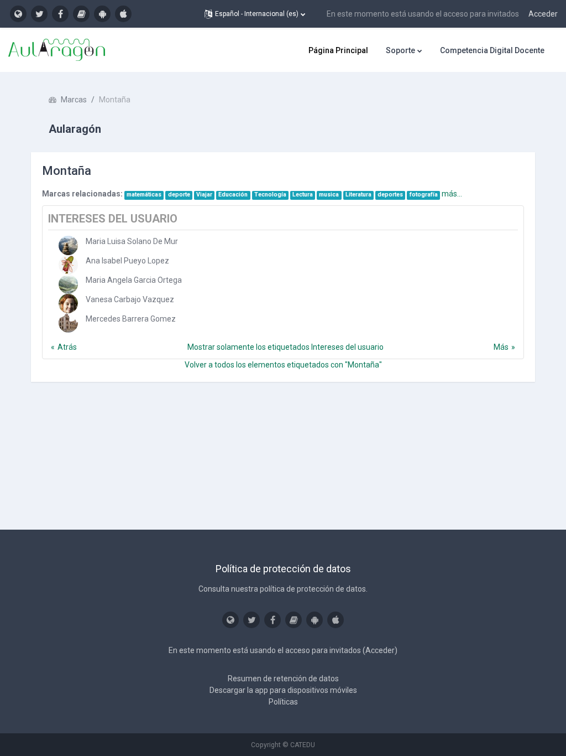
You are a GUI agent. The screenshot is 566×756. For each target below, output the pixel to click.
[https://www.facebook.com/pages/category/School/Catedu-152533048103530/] (60, 14)
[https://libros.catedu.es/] (81, 14)
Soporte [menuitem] (400, 50)
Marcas (74, 99)
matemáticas (144, 194)
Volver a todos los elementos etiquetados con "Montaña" (283, 364)
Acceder (543, 13)
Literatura (358, 194)
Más (501, 347)
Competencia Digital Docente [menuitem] (492, 50)
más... (452, 193)
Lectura (302, 194)
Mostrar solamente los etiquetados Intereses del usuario (285, 347)
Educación (233, 194)
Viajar (204, 194)
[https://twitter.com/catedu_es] (39, 14)
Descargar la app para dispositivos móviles (283, 690)
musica (329, 194)
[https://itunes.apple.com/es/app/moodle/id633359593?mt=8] (123, 14)
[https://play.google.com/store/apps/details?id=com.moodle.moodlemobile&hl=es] (102, 14)
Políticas (283, 701)
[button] (254, 13)
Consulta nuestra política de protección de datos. (283, 588)
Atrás (67, 347)
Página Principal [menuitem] (338, 50)
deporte (179, 194)
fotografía (424, 194)
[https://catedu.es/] (18, 14)
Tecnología (270, 194)
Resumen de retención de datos (283, 678)
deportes (390, 194)
